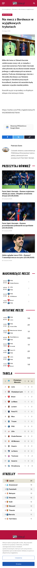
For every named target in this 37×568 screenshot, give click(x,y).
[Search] (34, 3)
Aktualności (7, 14)
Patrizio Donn (16, 146)
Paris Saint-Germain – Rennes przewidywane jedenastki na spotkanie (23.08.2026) (17, 225)
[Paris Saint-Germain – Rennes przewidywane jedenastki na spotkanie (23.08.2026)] (18, 211)
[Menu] (3, 3)
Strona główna (6, 9)
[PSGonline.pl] (18, 3)
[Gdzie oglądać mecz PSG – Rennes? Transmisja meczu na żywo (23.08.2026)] (18, 243)
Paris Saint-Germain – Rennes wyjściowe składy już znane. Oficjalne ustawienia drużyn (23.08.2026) (18, 193)
